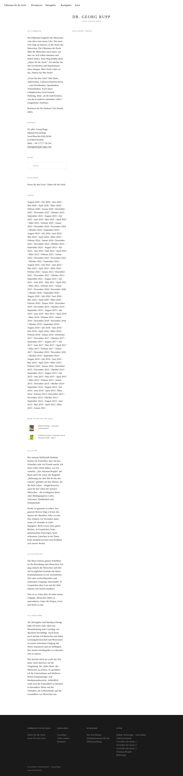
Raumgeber (66, 5)
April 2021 (61, 282)
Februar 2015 (47, 380)
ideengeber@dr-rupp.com (39, 146)
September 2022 (51, 261)
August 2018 (33, 327)
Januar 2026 (47, 209)
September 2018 (51, 324)
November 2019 (41, 306)
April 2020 (43, 299)
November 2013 (35, 397)
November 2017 (41, 338)
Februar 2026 (33, 209)
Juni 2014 (38, 390)
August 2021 (51, 278)
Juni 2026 (56, 202)
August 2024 (33, 233)
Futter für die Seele (121, 42)
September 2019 (35, 310)
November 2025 (41, 212)
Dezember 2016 (41, 352)
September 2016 (51, 355)
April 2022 (43, 268)
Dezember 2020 (41, 289)
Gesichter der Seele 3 (126, 748)
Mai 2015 (49, 376)
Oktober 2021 (57, 275)
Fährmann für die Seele (15, 5)
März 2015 (34, 380)
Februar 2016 (33, 366)
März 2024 (56, 237)
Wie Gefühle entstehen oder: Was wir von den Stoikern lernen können (134, 81)
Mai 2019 (49, 313)
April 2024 (43, 237)
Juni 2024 (56, 233)
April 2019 (61, 313)
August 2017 (51, 341)
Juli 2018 (45, 327)
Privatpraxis (36, 5)
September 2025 (35, 216)
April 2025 (61, 219)
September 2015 (35, 373)
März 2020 (56, 299)
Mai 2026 (32, 205)
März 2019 (34, 317)
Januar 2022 (47, 271)
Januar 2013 (39, 408)
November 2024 (58, 226)
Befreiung (121, 755)
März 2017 (34, 348)
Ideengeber (50, 5)
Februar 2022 (33, 271)
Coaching (61, 734)
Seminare (61, 741)
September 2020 (51, 292)
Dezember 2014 (41, 383)
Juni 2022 (56, 264)
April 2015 (61, 376)
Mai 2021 (49, 282)
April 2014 (50, 390)
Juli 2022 (45, 264)
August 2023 (51, 247)
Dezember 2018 (41, 320)
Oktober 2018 (35, 324)
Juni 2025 (38, 219)
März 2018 (56, 331)
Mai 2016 (32, 362)
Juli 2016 (45, 359)
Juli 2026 (45, 202)
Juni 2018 (56, 327)
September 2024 (51, 230)
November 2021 (41, 275)
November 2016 (58, 352)
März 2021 (34, 285)
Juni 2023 (38, 250)
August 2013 (51, 401)
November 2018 (58, 320)
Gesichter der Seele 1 (126, 741)
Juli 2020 (45, 296)
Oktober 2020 (35, 292)
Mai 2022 (32, 268)
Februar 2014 (40, 394)
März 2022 (56, 268)
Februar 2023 (47, 254)
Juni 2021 (38, 282)
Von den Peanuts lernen (130, 50)
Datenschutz (38, 770)
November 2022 (58, 257)
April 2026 (43, 205)
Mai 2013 (38, 404)
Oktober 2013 (50, 397)
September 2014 (35, 387)
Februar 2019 (47, 317)
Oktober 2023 (57, 244)
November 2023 (41, 244)
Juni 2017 (38, 345)
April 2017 (61, 345)
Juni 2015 (38, 376)
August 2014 (51, 387)
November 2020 (58, 289)
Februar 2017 (47, 348)
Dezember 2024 (41, 226)
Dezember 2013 (55, 394)
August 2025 (51, 216)
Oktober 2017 (57, 338)
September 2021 (35, 278)
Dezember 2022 (41, 257)
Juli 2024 (45, 233)
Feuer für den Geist (36, 184)
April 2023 (61, 250)
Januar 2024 (47, 240)
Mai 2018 (32, 331)
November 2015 (41, 369)
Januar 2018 (47, 334)
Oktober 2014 (57, 383)
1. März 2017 (119, 59)
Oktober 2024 (35, 230)
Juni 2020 (56, 296)
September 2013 (35, 401)
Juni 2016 (56, 359)
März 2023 (34, 254)
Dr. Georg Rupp (91, 17)
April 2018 (43, 331)
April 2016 (43, 362)
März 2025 (34, 223)
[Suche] (175, 5)
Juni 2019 (38, 313)
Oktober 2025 (57, 212)
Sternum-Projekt (124, 751)
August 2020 (33, 296)
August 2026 (33, 202)
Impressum (30, 770)
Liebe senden (63, 738)
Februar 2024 (33, 240)
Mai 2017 (49, 345)
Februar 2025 (47, 223)
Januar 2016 (47, 366)
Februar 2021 (47, 285)
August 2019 (51, 310)
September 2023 (35, 247)
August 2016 (33, 359)
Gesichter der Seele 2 (126, 745)
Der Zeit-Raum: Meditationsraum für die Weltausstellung (98, 738)
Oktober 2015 (57, 369)
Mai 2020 (32, 299)
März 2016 (56, 362)
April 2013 (50, 404)
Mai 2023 (49, 250)
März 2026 (56, 205)
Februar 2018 (33, 334)
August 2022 (33, 264)
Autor (77, 5)
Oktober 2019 (57, 306)
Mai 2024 (32, 237)
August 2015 (51, 373)
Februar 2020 (33, 303)
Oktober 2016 (35, 355)
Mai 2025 (49, 219)
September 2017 (35, 341)
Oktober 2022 (35, 261)
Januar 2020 (47, 303)
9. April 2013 (119, 95)
